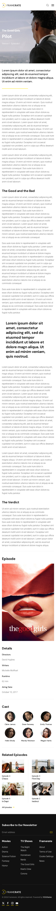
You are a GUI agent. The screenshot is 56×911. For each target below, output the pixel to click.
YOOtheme (47, 897)
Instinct (35, 801)
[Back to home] (11, 5)
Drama (5, 851)
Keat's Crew (26, 869)
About (42, 847)
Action (5, 847)
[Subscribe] (51, 832)
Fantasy (5, 861)
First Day (36, 778)
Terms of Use (45, 851)
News (41, 861)
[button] (47, 5)
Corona (24, 873)
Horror (5, 865)
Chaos (5, 778)
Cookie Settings (46, 856)
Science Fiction (9, 856)
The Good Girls (11, 30)
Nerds (23, 859)
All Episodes (7, 807)
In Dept (5, 801)
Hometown (26, 855)
